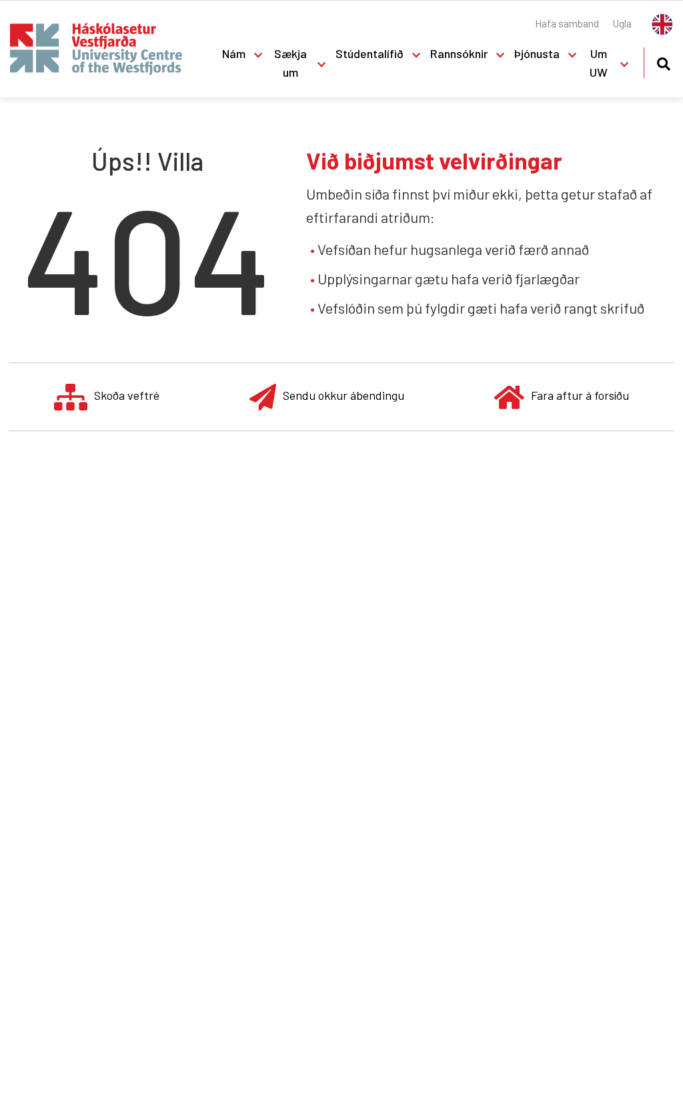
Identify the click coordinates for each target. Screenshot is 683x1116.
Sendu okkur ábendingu (343, 395)
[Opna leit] (663, 61)
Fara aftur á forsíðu (580, 395)
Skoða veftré (126, 395)
